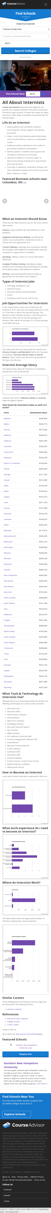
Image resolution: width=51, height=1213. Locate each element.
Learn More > (42, 1083)
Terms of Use (39, 1180)
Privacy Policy (22, 1177)
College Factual (13, 1021)
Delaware (8, 457)
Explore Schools (14, 1114)
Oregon (7, 620)
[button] (4, 201)
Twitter (7, 1201)
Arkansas (7, 435)
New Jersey (8, 581)
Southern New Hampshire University (21, 1065)
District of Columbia (12, 463)
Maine (6, 525)
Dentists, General (14, 1009)
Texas (6, 654)
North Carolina (9, 597)
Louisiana (7, 519)
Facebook (7, 1189)
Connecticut (8, 452)
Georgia (7, 474)
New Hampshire (10, 575)
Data (14, 1177)
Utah (6, 659)
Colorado (7, 446)
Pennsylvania (9, 625)
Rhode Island (9, 631)
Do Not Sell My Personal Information (17, 1180)
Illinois (6, 491)
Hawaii (6, 480)
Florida (6, 469)
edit (24, 182)
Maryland (7, 530)
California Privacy (37, 1177)
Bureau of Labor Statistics (17, 1018)
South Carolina (9, 637)
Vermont (7, 665)
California (7, 441)
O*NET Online (13, 1024)
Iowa (6, 502)
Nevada (7, 569)
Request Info (25, 1054)
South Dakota (9, 642)
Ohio (6, 609)
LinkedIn (7, 1195)
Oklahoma (8, 614)
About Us (6, 1177)
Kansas (7, 508)
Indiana (7, 497)
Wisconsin (8, 681)
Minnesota (8, 541)
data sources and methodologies (29, 1034)
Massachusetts (10, 536)
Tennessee (8, 648)
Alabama (7, 418)
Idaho (6, 485)
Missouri (7, 553)
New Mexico (9, 586)
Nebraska (8, 564)
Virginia (7, 670)
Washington (8, 676)
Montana (7, 558)
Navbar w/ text (13, 5)
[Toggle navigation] (45, 4)
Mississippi (8, 547)
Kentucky (7, 513)
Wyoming (7, 687)
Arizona (7, 429)
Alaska (6, 424)
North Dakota (9, 603)
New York (8, 592)
